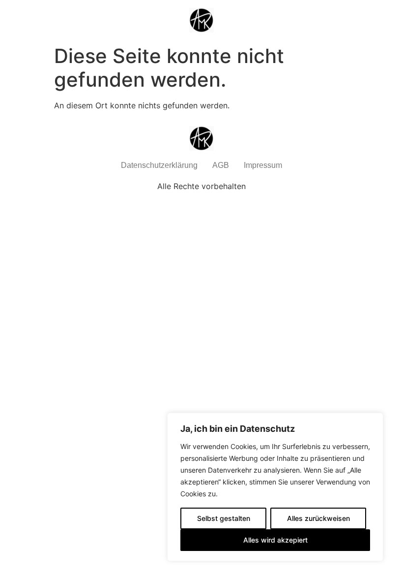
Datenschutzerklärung (159, 165)
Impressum (263, 165)
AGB (220, 165)
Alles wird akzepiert (275, 540)
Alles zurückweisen (318, 518)
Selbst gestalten (223, 518)
